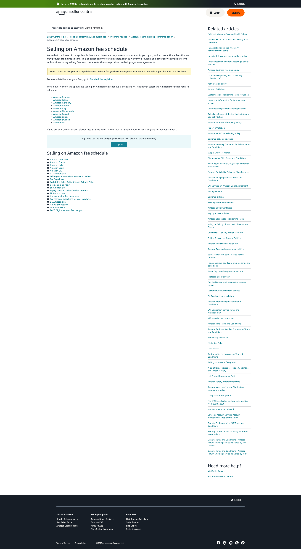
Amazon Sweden (61, 119)
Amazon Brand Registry (102, 519)
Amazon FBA (97, 522)
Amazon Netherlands (63, 111)
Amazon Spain (60, 116)
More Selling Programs (102, 529)
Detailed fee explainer (101, 79)
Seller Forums (133, 522)
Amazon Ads (97, 525)
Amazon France (60, 99)
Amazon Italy (59, 108)
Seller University (134, 529)
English (237, 499)
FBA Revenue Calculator (137, 519)
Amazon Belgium (61, 97)
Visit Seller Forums (216, 471)
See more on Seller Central (220, 476)
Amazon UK (59, 122)
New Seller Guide (64, 522)
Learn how (142, 3)
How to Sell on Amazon (67, 519)
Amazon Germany (62, 102)
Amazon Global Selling (67, 525)
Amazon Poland (61, 114)
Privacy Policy (80, 543)
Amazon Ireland (61, 105)
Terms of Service (63, 543)
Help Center (131, 525)
